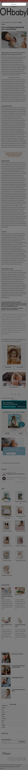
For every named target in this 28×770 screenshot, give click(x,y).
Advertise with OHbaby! (14, 4)
